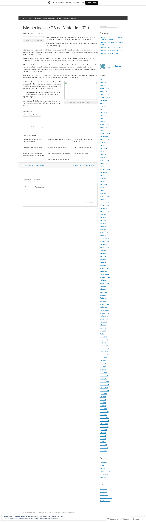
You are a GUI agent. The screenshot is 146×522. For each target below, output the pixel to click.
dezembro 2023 (104, 166)
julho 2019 (103, 325)
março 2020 (103, 301)
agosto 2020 (103, 286)
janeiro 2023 (103, 199)
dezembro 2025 (104, 94)
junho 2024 (103, 148)
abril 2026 (103, 82)
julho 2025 (103, 109)
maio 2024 (103, 151)
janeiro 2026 (103, 91)
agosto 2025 (103, 106)
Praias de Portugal (49, 18)
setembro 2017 (104, 391)
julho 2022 (103, 217)
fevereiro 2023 (104, 196)
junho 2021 (103, 256)
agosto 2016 (103, 430)
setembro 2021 (104, 247)
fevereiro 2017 (104, 412)
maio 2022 (103, 223)
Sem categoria (41, 127)
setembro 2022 (104, 211)
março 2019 (103, 337)
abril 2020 (103, 298)
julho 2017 (103, 397)
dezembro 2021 (104, 238)
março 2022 (103, 229)
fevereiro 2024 (104, 160)
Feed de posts (104, 495)
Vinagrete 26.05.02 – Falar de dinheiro (111, 47)
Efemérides (37, 18)
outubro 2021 (104, 244)
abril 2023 (103, 190)
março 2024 (103, 157)
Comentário (90, 203)
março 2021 (103, 265)
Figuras (59, 18)
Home (25, 18)
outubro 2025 (104, 100)
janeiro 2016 (103, 451)
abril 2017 (103, 406)
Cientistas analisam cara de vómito (59, 153)
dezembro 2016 (104, 418)
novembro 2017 (104, 385)
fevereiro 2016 (104, 448)
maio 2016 (103, 439)
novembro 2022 (105, 205)
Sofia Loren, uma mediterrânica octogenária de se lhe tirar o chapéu (34, 154)
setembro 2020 (104, 283)
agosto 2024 (103, 142)
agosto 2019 (103, 322)
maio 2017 (103, 403)
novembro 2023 (105, 169)
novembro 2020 (105, 277)
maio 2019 (103, 331)
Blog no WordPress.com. (30, 512)
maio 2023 (103, 187)
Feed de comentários (106, 498)
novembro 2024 (105, 133)
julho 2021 (103, 253)
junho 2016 (103, 436)
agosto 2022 (103, 214)
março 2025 (103, 121)
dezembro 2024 (104, 130)
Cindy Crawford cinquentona (82, 147)
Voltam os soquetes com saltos (32, 147)
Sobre (30, 18)
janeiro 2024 (103, 163)
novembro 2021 (104, 241)
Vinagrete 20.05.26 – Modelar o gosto (84, 165)
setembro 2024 (104, 139)
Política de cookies (52, 518)
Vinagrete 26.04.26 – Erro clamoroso (111, 50)
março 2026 (103, 85)
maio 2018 (103, 367)
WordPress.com (105, 501)
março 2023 (103, 193)
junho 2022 (103, 220)
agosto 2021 (103, 250)
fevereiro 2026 (104, 88)
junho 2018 (103, 364)
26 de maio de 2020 (37, 33)
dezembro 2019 (104, 310)
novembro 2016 (104, 421)
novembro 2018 (104, 349)
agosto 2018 (103, 358)
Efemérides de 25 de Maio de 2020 (34, 165)
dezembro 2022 (104, 202)
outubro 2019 (104, 316)
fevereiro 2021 (104, 268)
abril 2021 (103, 262)
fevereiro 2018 (104, 376)
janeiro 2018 (103, 379)
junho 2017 (103, 400)
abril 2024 (103, 154)
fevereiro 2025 (104, 124)
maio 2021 (103, 259)
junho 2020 (103, 292)
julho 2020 (103, 289)
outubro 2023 (104, 172)
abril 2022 (103, 226)
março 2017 (103, 409)
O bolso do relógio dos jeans (57, 147)
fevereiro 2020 (104, 304)
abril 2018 (103, 370)
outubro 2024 (104, 136)
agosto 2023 (103, 178)
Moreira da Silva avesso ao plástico (59, 139)
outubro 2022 (104, 208)
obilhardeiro (27, 33)
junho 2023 (103, 184)
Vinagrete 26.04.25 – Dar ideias (109, 53)
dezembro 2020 (105, 274)
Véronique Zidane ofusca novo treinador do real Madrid (32, 140)
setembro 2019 (104, 319)
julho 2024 (103, 145)
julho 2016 (103, 433)
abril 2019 (103, 334)
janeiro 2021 (103, 271)
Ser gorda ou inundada (81, 153)
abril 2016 (103, 442)
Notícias (73, 18)
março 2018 (103, 373)
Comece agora (91, 2)
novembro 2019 (104, 313)
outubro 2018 (104, 352)
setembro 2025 (104, 103)
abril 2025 (103, 118)
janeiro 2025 (104, 127)
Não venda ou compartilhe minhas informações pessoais (56, 512)
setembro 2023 (104, 175)
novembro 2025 (105, 97)
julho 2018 (103, 361)
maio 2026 (103, 79)
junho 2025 (103, 112)
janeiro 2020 (104, 307)
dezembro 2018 (104, 346)
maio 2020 (103, 295)
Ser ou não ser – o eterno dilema (58, 159)
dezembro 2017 (104, 382)
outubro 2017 (104, 388)
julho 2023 (103, 181)
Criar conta (103, 489)
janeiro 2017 (103, 415)
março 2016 (103, 445)
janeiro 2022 (104, 235)
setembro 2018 (104, 355)
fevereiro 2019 (104, 340)
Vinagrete (66, 18)
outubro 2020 (104, 280)
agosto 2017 (103, 394)
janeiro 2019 (103, 343)
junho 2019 (103, 328)
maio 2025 (103, 115)
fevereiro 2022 (104, 232)
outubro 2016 (104, 424)
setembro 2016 (104, 427)
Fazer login (103, 492)
